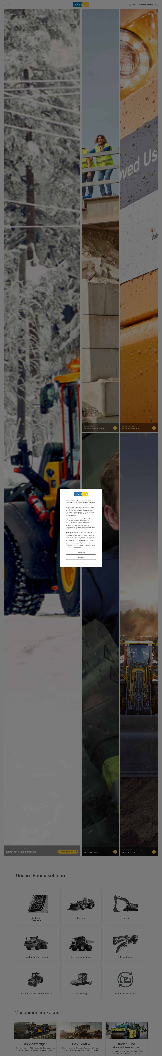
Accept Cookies (81, 552)
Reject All (81, 557)
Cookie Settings (81, 562)
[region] (81, 528)
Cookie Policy (77, 547)
